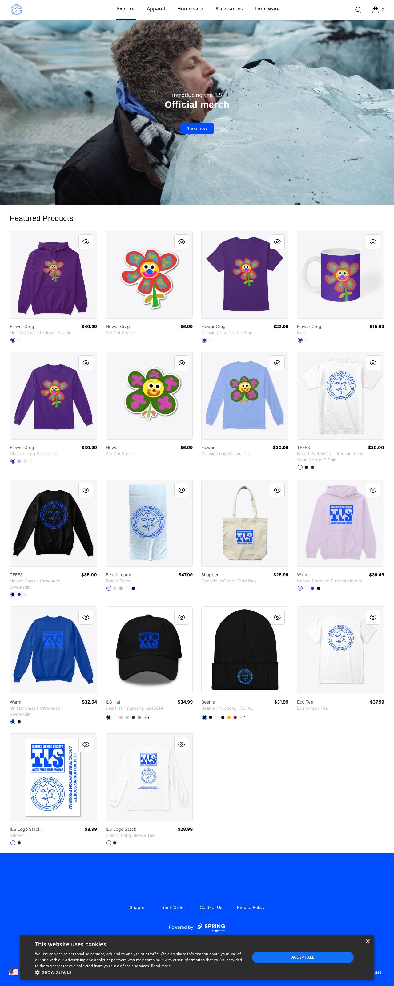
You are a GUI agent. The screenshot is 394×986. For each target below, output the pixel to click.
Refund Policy (251, 907)
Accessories (229, 8)
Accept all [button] (303, 957)
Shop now (197, 128)
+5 (146, 717)
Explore (126, 8)
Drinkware (267, 8)
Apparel (156, 8)
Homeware (190, 8)
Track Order (173, 907)
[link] (53, 274)
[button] (139, 972)
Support (138, 907)
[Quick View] (85, 241)
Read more (161, 965)
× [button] (367, 941)
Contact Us (211, 907)
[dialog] (197, 957)
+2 (242, 717)
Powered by (181, 927)
